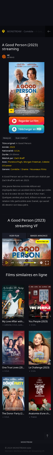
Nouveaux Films (38, 169)
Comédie (28, 31)
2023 (12, 146)
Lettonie (7, 325)
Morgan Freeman (32, 161)
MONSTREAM (14, 31)
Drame (24, 169)
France (34, 417)
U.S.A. (17, 150)
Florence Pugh (15, 161)
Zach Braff (19, 158)
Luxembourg (23, 325)
